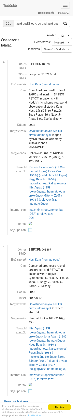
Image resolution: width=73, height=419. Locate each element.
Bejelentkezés (46, 13)
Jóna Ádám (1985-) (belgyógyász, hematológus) (49, 338)
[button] (65, 35)
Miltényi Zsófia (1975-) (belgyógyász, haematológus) (45, 199)
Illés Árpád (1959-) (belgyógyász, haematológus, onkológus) (47, 191)
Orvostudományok (40, 131)
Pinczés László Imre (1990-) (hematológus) (47, 169)
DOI (31, 218)
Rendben (59, 406)
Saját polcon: (18, 230)
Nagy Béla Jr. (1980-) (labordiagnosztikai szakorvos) (48, 181)
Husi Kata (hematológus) (44, 84)
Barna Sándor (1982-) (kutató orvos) (48, 358)
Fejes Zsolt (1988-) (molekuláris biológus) (48, 173)
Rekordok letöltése (16, 401)
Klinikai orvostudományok (45, 133)
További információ (36, 415)
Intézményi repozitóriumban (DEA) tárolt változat (46, 211)
